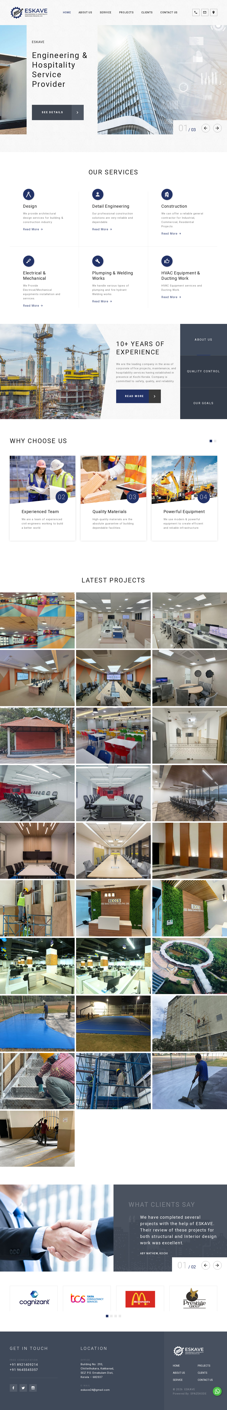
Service (106, 12)
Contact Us (169, 12)
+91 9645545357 (24, 1370)
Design (30, 206)
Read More (31, 229)
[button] (211, 441)
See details (52, 110)
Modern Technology (112, 511)
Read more (134, 396)
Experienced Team (182, 511)
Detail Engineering (110, 206)
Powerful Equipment (42, 511)
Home (67, 12)
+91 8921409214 (24, 1364)
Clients (147, 12)
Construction (174, 206)
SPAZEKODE (198, 1393)
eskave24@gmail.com (95, 1389)
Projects (126, 12)
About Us (85, 12)
